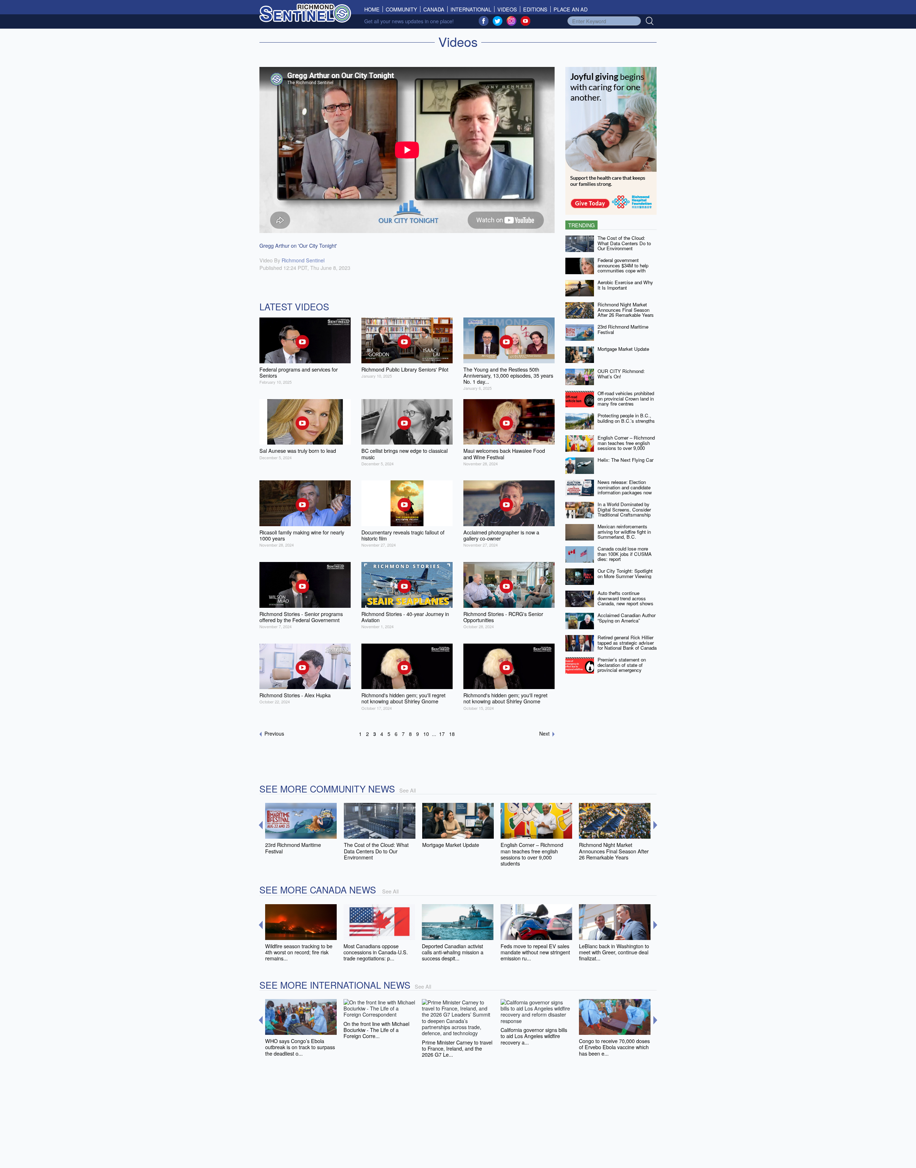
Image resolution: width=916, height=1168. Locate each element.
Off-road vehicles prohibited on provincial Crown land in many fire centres (626, 398)
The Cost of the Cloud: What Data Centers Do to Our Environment (624, 243)
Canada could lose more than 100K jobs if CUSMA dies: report (625, 553)
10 (426, 733)
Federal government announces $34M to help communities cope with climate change (623, 268)
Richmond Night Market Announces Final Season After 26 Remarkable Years (626, 309)
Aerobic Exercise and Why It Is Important (625, 285)
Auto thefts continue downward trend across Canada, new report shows (625, 598)
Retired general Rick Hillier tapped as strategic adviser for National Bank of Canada (627, 642)
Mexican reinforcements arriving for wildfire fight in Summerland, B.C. (624, 531)
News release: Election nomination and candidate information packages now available (625, 490)
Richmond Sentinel (303, 260)
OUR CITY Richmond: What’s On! (621, 374)
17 (442, 733)
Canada (433, 9)
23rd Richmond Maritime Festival (623, 329)
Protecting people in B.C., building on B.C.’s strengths (626, 418)
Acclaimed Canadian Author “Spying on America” (627, 618)
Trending (581, 225)
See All (407, 790)
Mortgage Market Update (623, 348)
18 (452, 733)
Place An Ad (571, 9)
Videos (507, 9)
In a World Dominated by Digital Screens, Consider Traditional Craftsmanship (624, 509)
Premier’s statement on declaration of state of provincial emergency (622, 664)
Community (401, 9)
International (470, 9)
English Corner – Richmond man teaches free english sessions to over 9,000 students (626, 445)
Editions (535, 9)
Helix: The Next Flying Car (625, 459)
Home (373, 9)
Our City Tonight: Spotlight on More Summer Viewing (625, 573)
